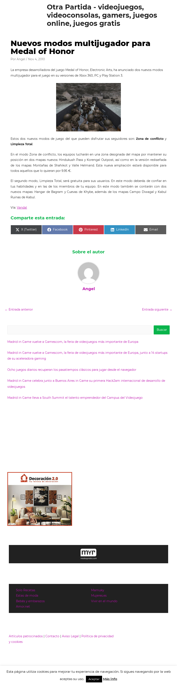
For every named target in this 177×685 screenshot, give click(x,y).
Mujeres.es (99, 595)
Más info (110, 679)
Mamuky (97, 590)
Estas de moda (27, 595)
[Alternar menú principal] (168, 15)
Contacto (52, 636)
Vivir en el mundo (104, 601)
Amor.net (23, 606)
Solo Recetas (25, 590)
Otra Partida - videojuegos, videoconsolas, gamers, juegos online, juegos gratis (102, 15)
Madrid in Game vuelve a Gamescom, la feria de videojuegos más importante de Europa (72, 341)
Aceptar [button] (94, 679)
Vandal (22, 207)
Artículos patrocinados (26, 636)
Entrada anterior (19, 309)
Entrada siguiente (157, 309)
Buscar (162, 329)
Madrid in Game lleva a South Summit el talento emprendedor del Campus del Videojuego (75, 397)
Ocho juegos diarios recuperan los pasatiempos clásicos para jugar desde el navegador (71, 369)
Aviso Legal (70, 636)
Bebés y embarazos (30, 601)
